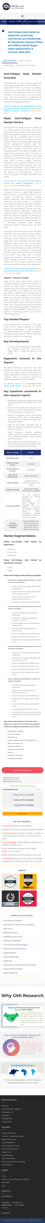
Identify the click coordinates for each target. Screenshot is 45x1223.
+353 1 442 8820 (19, 1205)
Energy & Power (10, 953)
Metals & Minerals (11, 973)
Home (4, 21)
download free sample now (22, 770)
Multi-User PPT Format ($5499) (24, 800)
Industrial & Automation (13, 969)
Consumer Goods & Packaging (16, 945)
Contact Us (5, 1208)
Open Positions (6, 1182)
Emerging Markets (7, 1118)
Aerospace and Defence (13, 920)
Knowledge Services (7, 1112)
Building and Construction (9, 1139)
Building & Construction (13, 937)
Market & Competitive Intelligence (11, 1109)
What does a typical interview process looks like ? (16, 1179)
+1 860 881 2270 (16, 1202)
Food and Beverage (11, 957)
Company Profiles (7, 1122)
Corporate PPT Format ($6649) (24, 805)
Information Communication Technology (20, 965)
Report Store (15, 21)
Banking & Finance (11, 932)
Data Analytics (6, 1115)
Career (4, 1176)
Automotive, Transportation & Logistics (19, 924)
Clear (38, 789)
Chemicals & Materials (12, 940)
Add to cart (22, 814)
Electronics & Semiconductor (15, 949)
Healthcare (8, 961)
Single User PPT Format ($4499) (24, 795)
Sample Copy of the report (31, 386)
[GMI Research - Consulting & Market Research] (13, 6)
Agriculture (8, 928)
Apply (3, 1186)
